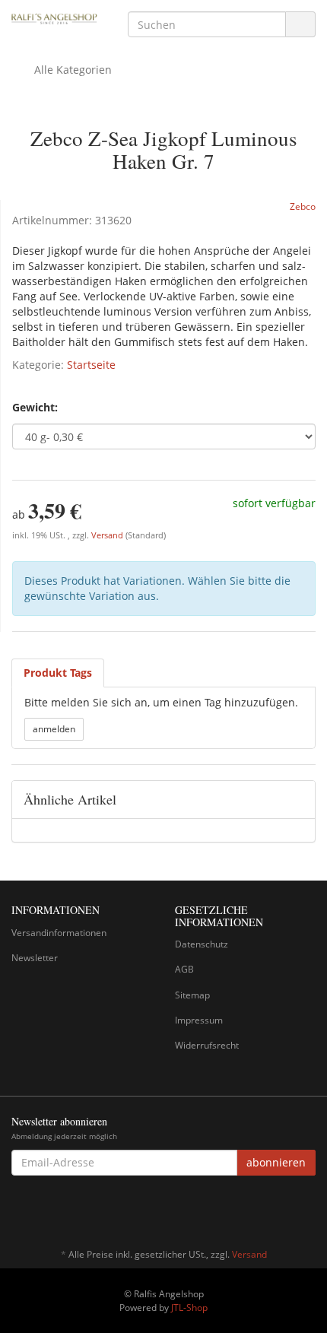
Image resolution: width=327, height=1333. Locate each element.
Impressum (199, 1020)
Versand (108, 535)
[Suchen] (300, 24)
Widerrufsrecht (207, 1045)
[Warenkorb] (261, 70)
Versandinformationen (58, 932)
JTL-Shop (189, 1307)
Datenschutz (201, 944)
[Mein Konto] (300, 70)
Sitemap (192, 995)
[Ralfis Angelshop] (54, 17)
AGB (184, 969)
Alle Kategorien (71, 69)
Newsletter (34, 957)
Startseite (91, 364)
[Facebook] (307, 1210)
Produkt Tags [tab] (58, 672)
